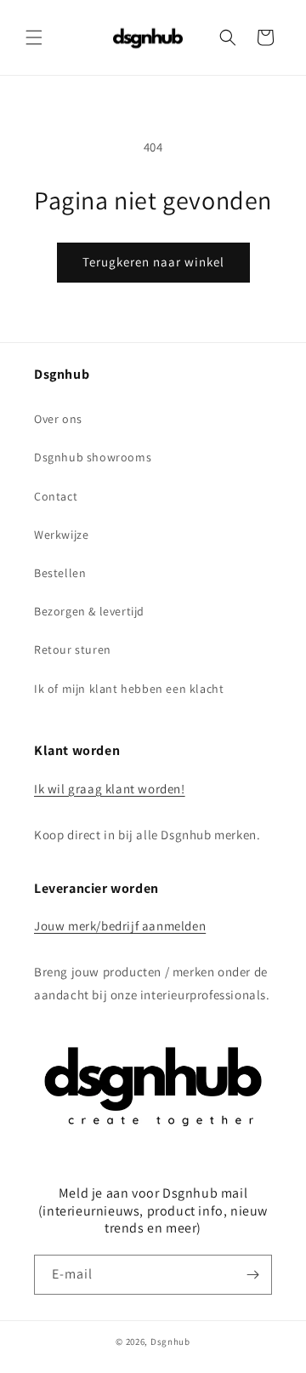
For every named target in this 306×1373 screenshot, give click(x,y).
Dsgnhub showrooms (92, 457)
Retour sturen (72, 649)
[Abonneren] (252, 1275)
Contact (55, 496)
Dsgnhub (170, 1341)
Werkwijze (61, 534)
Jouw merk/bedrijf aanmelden (120, 926)
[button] (34, 37)
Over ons (58, 418)
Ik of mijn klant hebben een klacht (129, 688)
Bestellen (60, 573)
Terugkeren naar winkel (153, 262)
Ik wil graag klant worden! (109, 789)
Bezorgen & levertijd (89, 611)
